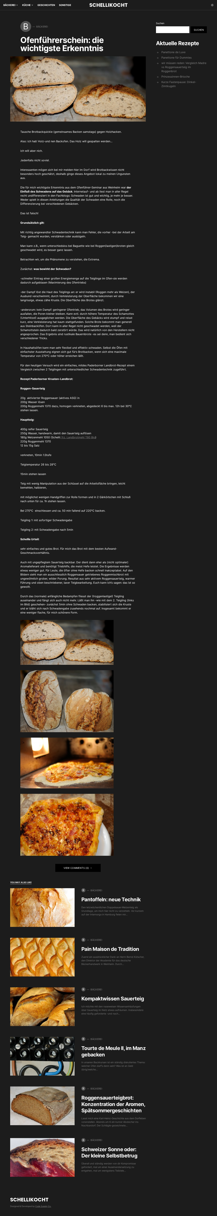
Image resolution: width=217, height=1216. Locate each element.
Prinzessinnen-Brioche (175, 76)
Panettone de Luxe (173, 52)
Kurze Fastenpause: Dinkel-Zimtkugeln (178, 84)
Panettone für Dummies (176, 57)
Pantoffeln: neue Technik (111, 899)
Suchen (160, 23)
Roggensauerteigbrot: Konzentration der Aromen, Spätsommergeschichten (113, 1104)
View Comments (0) (76, 867)
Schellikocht (108, 5)
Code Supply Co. (43, 1206)
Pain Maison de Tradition (110, 949)
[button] (212, 5)
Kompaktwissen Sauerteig (112, 998)
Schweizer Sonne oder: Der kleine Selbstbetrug (109, 1152)
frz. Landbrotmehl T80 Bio (78, 437)
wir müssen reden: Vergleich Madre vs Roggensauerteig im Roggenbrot (183, 67)
